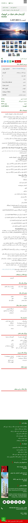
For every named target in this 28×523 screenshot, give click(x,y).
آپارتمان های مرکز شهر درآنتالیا (20, 479)
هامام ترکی (24, 202)
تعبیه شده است (14, 129)
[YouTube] (4, 502)
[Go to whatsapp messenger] (10, 61)
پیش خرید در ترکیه (22, 438)
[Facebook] (8, 502)
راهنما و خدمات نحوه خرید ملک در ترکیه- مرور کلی (15, 426)
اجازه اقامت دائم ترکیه (21, 433)
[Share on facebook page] (5, 61)
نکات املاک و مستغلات (21, 440)
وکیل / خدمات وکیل (22, 452)
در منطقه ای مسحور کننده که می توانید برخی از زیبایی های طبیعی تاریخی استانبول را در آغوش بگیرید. (15, 238)
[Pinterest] (23, 502)
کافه (26, 188)
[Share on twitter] (8, 61)
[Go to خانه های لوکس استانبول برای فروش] (4, 474)
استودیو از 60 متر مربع (21, 160)
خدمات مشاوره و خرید (21, 449)
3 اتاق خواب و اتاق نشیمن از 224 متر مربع (16, 169)
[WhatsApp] (3, 519)
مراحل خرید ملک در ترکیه (21, 429)
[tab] (3, 42)
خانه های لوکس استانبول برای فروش (18, 473)
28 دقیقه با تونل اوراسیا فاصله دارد (18, 220)
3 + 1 (6, 269)
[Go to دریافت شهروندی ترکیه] (4, 468)
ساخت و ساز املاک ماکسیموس (19, 447)
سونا (25, 199)
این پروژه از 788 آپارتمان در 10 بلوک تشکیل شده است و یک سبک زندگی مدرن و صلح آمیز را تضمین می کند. (14, 244)
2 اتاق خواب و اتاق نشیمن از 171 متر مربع (16, 166)
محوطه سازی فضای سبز (21, 194)
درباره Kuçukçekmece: (21, 228)
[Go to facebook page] (2, 61)
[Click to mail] (13, 61)
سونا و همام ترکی (22, 129)
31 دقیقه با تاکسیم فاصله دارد (19, 226)
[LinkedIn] (19, 502)
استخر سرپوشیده (22, 185)
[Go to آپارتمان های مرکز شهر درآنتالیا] (4, 480)
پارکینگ (25, 179)
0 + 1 (13, 269)
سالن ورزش (24, 196)
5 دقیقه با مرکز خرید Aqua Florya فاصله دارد (16, 214)
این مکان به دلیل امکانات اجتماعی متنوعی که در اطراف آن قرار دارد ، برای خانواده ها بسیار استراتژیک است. (15, 264)
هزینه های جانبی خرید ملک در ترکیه (19, 431)
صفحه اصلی (5, 7)
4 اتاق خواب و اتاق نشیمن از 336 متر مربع (16, 172)
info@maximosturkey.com (21, 509)
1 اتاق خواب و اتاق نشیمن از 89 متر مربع (17, 163)
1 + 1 (9, 269)
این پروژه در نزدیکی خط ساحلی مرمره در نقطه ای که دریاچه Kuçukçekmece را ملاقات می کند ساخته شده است (14, 232)
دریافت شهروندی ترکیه (21, 435)
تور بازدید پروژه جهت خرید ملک (19, 454)
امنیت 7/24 (24, 176)
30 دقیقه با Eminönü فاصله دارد (19, 223)
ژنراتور (25, 191)
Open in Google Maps (18, 68)
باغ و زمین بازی (23, 182)
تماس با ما (24, 459)
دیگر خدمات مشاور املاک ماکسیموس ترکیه (17, 456)
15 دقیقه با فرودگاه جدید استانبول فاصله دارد (16, 217)
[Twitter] (12, 502)
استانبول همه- (13, 7)
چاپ (19, 61)
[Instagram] (16, 502)
